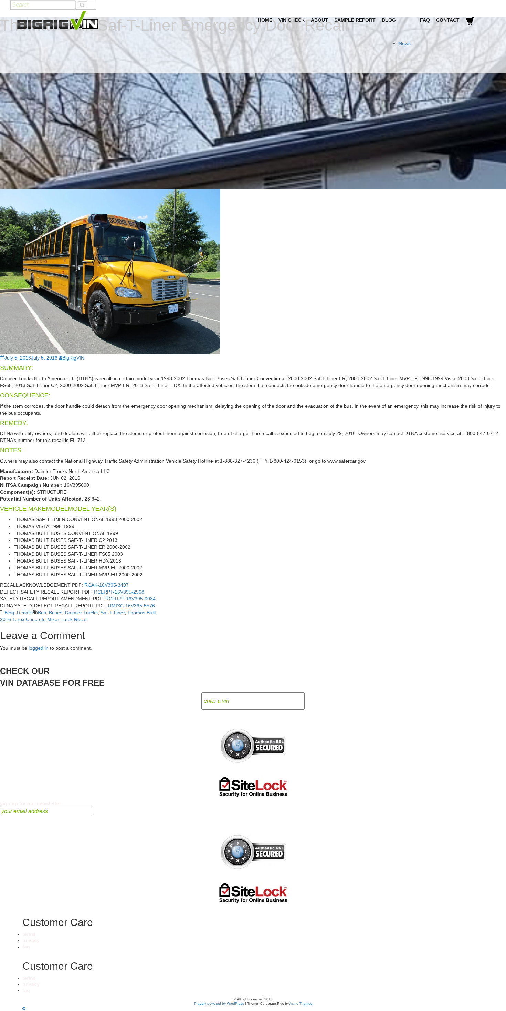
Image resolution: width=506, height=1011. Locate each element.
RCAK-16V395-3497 (106, 585)
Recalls (25, 612)
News (405, 43)
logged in (39, 648)
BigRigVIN (73, 358)
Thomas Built (141, 612)
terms (28, 934)
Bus (42, 612)
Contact (448, 20)
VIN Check (291, 20)
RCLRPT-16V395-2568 (119, 592)
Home (265, 20)
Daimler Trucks (81, 612)
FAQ (425, 20)
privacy (31, 940)
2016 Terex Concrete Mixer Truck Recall (43, 619)
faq (26, 946)
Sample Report (355, 20)
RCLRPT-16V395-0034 (130, 598)
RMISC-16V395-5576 (131, 605)
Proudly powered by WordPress (219, 1003)
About (319, 20)
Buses (55, 612)
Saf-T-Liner (113, 612)
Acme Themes (300, 1003)
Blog (389, 20)
